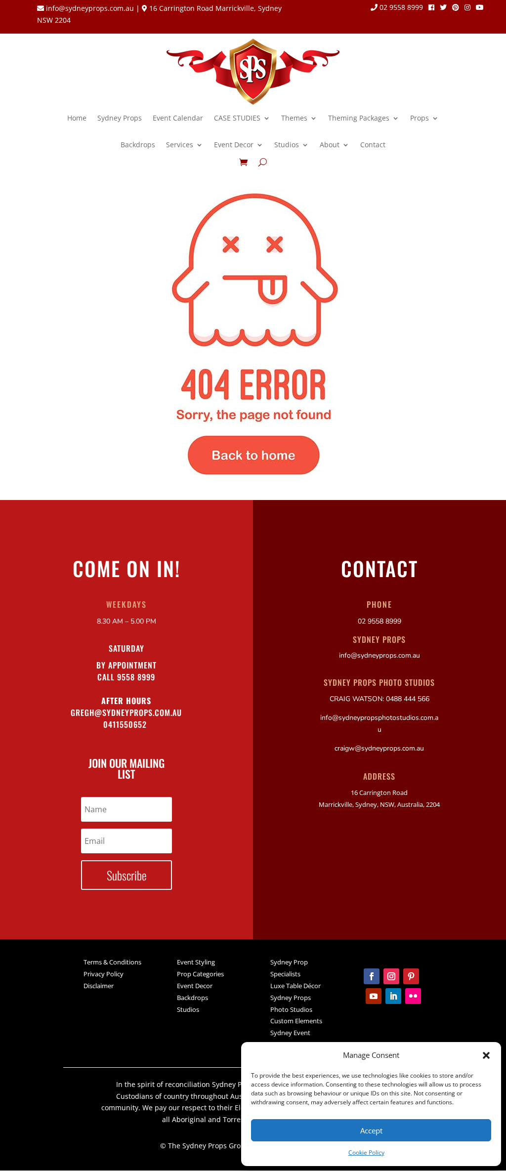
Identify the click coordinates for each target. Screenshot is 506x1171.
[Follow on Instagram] (391, 976)
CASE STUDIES (237, 118)
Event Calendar (178, 118)
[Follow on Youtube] (373, 996)
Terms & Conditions (112, 962)
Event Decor (233, 144)
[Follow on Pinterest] (411, 976)
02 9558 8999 (400, 8)
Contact (372, 144)
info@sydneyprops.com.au (90, 8)
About (329, 144)
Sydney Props (119, 118)
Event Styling (196, 962)
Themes (294, 118)
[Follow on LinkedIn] (393, 996)
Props (419, 118)
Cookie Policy (366, 1152)
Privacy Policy (104, 973)
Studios (286, 144)
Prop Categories (200, 973)
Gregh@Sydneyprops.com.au (126, 712)
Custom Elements (296, 1020)
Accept (371, 1130)
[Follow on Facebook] (372, 976)
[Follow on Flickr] (413, 996)
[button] (486, 1055)
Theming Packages (358, 118)
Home (76, 118)
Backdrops (138, 144)
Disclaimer (99, 985)
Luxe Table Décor (295, 985)
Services (179, 144)
